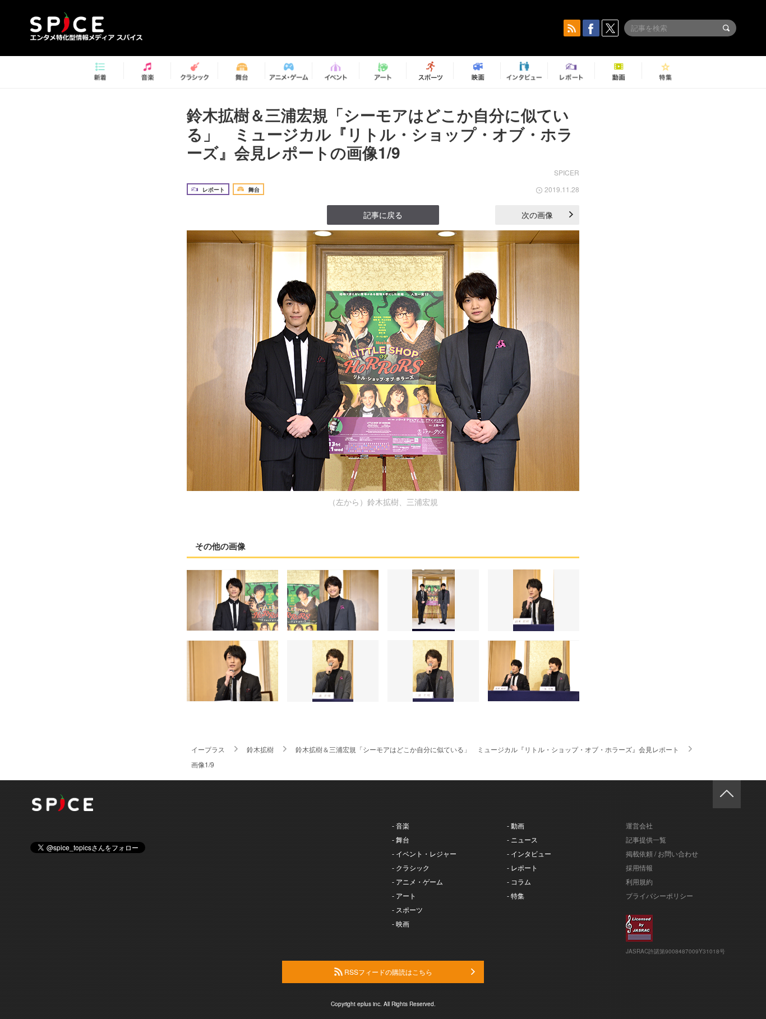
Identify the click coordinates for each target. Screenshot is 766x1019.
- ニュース (522, 839)
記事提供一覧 (646, 839)
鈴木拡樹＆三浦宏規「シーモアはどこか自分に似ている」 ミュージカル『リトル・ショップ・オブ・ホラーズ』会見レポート (487, 749)
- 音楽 (400, 825)
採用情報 (639, 867)
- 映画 (400, 923)
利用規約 (639, 881)
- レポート (522, 867)
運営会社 (639, 825)
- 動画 (515, 825)
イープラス (208, 749)
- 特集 (515, 895)
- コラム (519, 881)
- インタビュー (529, 853)
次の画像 (537, 214)
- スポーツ (407, 909)
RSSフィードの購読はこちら (387, 971)
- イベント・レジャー (424, 853)
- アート (404, 895)
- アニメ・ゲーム (417, 881)
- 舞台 (400, 839)
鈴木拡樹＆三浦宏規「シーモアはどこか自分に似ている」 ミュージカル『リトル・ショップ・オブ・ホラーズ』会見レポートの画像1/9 (380, 133)
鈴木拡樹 (260, 749)
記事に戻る (383, 214)
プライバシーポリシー (659, 895)
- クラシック (411, 867)
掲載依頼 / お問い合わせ (662, 853)
